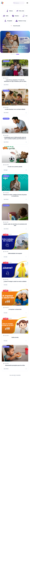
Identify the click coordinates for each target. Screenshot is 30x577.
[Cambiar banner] (12, 54)
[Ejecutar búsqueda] (14, 3)
